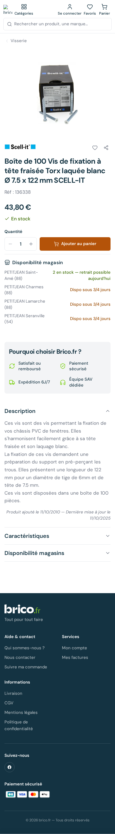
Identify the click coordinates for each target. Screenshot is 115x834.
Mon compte (74, 648)
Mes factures (75, 657)
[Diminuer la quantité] (10, 244)
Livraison (13, 693)
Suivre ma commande (25, 667)
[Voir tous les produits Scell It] (20, 146)
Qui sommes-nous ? (24, 648)
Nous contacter (19, 657)
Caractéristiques (26, 536)
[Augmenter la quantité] (31, 244)
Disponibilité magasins (34, 553)
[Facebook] (9, 767)
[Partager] (106, 147)
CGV (8, 703)
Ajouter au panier (78, 243)
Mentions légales (21, 712)
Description (19, 411)
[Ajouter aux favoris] (94, 147)
